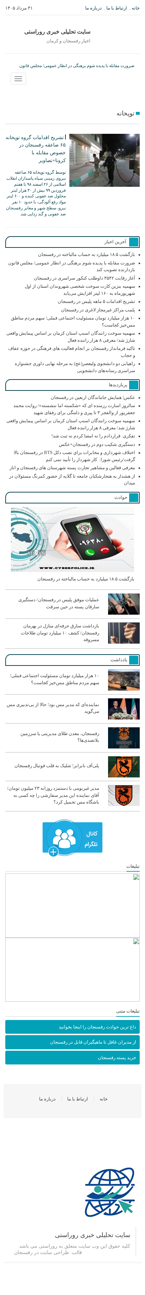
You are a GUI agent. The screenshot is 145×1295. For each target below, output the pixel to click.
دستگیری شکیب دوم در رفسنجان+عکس (97, 444)
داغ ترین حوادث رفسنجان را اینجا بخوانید (97, 1027)
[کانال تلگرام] (72, 838)
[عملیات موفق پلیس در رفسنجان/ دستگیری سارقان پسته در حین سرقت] (72, 613)
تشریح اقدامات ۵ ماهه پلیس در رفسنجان (96, 301)
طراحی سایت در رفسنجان (41, 1252)
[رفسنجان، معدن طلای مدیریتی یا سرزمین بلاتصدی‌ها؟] (72, 747)
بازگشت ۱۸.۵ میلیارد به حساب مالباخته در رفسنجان (86, 254)
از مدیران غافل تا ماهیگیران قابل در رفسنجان (93, 1042)
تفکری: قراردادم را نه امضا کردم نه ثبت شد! (93, 435)
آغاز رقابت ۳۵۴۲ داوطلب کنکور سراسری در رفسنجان (84, 278)
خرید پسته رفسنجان (117, 1057)
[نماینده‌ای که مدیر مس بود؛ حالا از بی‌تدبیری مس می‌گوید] (72, 718)
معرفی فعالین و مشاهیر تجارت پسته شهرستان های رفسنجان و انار (72, 467)
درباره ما (93, 8)
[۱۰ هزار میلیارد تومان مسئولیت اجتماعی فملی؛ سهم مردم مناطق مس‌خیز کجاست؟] (72, 689)
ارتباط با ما (116, 8)
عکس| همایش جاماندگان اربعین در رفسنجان (93, 397)
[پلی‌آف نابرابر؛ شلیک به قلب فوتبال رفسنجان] (72, 776)
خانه (136, 8)
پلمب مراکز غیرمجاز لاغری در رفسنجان (98, 309)
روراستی (48, 1246)
